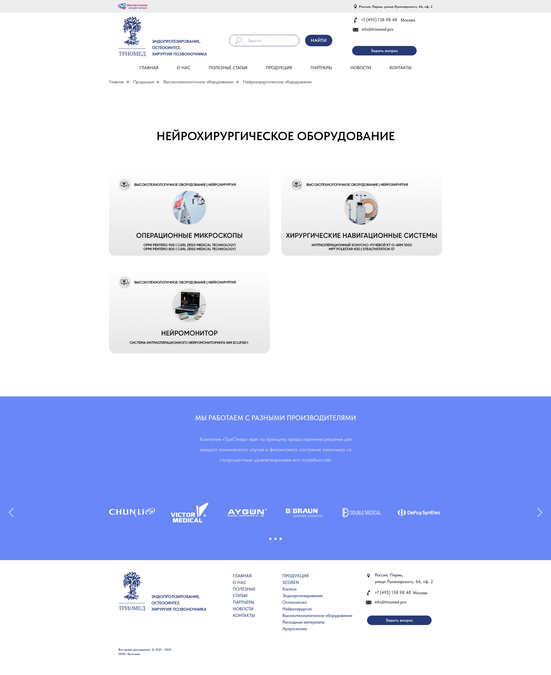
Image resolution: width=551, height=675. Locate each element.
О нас (183, 67)
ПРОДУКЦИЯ (295, 575)
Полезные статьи (228, 67)
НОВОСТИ (243, 609)
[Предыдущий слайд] (11, 512)
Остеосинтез (294, 602)
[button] (384, 50)
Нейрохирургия (297, 609)
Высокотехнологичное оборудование (198, 81)
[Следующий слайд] (539, 512)
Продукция (279, 67)
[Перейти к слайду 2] (275, 539)
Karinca (289, 589)
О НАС (239, 582)
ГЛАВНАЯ (242, 575)
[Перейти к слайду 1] (270, 539)
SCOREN (290, 582)
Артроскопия (294, 628)
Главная (148, 67)
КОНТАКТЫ (244, 615)
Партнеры (321, 67)
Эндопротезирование (302, 595)
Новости (360, 67)
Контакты (400, 67)
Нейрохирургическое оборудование (277, 81)
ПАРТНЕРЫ (243, 602)
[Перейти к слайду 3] (281, 539)
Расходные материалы (303, 622)
